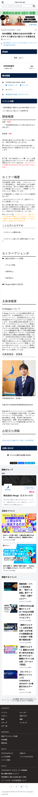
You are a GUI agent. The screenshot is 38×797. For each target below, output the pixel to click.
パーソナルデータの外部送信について (13, 780)
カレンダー (23, 712)
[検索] (34, 6)
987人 (32, 491)
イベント (8, 700)
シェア (22, 463)
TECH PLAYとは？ (7, 753)
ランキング (23, 722)
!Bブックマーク (30, 463)
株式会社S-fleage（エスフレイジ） (17, 94)
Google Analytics (10, 45)
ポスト (14, 463)
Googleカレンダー (13, 85)
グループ (4, 722)
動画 (2, 719)
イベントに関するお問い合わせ (20, 455)
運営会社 (4, 743)
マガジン (4, 716)
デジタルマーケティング (29, 43)
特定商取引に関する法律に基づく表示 (13, 777)
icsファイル (25, 85)
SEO (4, 43)
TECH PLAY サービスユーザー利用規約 (14, 770)
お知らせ (23, 753)
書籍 (21, 719)
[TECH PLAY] (20, 2)
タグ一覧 (4, 726)
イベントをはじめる (26, 756)
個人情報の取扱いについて (10, 773)
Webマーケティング (13, 43)
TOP (3, 700)
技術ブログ (23, 716)
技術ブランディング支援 (9, 736)
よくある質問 (5, 756)
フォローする (29, 488)
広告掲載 (4, 739)
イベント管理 (5, 760)
